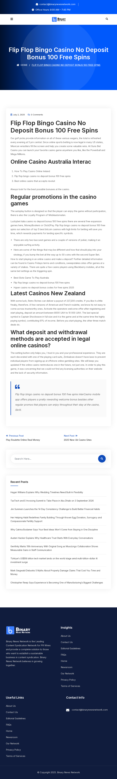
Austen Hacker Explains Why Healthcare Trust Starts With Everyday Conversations (52, 538)
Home (23, 65)
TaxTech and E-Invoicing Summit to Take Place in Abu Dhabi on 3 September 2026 (52, 500)
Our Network (67, 673)
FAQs (63, 654)
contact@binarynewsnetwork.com (90, 709)
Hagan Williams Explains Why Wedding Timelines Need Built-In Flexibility (47, 492)
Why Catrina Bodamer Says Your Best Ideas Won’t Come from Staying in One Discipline (54, 529)
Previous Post (23, 437)
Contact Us (67, 642)
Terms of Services (70, 686)
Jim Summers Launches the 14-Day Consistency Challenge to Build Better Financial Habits (55, 509)
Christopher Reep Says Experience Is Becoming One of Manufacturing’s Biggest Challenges (57, 582)
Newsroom (66, 667)
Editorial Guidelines (70, 648)
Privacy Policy (68, 679)
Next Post (78, 437)
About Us (66, 635)
